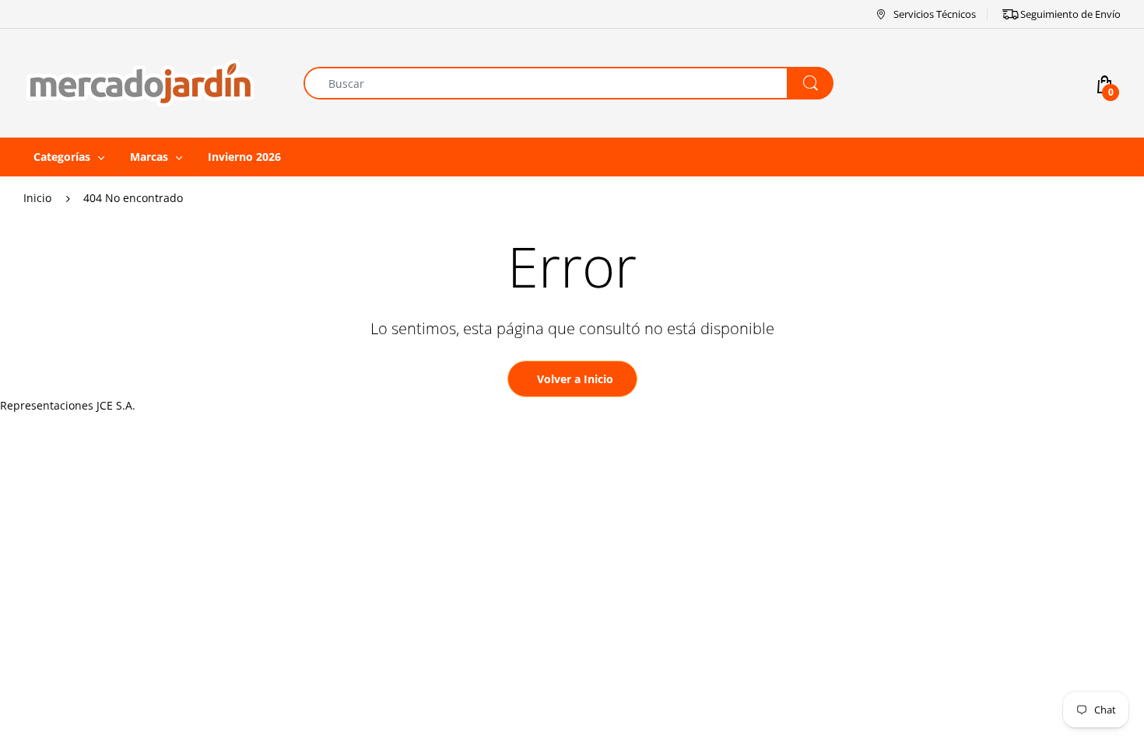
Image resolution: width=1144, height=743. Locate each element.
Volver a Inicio (575, 379)
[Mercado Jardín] (140, 82)
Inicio (37, 197)
